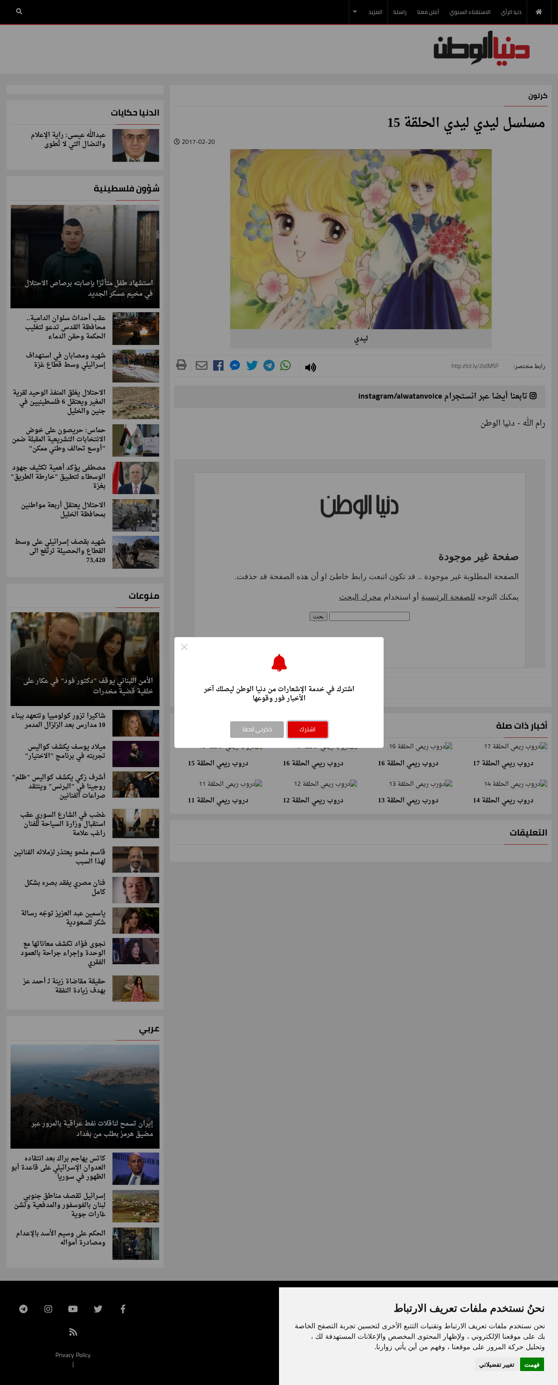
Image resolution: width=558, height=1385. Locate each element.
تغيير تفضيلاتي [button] (496, 1364)
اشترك (307, 729)
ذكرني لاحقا (257, 729)
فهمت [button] (532, 1364)
